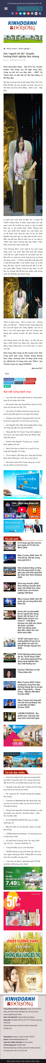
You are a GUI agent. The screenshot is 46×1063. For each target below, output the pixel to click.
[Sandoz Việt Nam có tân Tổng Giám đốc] (10, 673)
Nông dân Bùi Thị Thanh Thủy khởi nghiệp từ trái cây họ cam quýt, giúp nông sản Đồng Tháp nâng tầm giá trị (22, 434)
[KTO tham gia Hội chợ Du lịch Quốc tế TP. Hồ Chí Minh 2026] (10, 546)
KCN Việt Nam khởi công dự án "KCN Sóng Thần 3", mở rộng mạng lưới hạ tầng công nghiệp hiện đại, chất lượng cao (30, 659)
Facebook (9, 379)
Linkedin (9, 383)
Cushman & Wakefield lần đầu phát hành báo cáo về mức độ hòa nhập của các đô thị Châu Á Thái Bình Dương (22, 803)
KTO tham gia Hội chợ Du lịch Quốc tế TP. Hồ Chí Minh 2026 (29, 545)
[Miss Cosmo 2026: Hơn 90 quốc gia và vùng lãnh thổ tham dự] (10, 602)
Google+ (31, 379)
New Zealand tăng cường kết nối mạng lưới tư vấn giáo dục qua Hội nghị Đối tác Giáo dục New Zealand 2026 (30, 572)
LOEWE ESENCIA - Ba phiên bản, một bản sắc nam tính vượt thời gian (28, 715)
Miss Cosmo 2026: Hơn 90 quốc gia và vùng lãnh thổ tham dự (30, 601)
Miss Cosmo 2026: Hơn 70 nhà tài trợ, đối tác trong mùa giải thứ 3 (30, 557)
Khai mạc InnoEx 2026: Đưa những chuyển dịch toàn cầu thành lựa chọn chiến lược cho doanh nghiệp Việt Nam (29, 588)
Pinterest (30, 383)
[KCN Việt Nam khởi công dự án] (10, 657)
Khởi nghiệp (24, 49)
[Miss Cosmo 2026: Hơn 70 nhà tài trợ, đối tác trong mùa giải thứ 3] (10, 558)
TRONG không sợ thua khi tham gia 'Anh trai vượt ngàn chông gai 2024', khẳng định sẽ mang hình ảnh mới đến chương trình (22, 854)
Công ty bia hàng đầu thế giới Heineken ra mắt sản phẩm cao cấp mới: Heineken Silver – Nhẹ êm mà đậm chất (23, 813)
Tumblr (20, 383)
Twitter (21, 379)
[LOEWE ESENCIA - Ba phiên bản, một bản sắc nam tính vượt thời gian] (10, 716)
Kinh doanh (12, 49)
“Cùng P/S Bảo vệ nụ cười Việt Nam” (20, 847)
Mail (8, 386)
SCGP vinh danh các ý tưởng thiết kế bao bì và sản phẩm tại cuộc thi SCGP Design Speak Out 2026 (29, 643)
